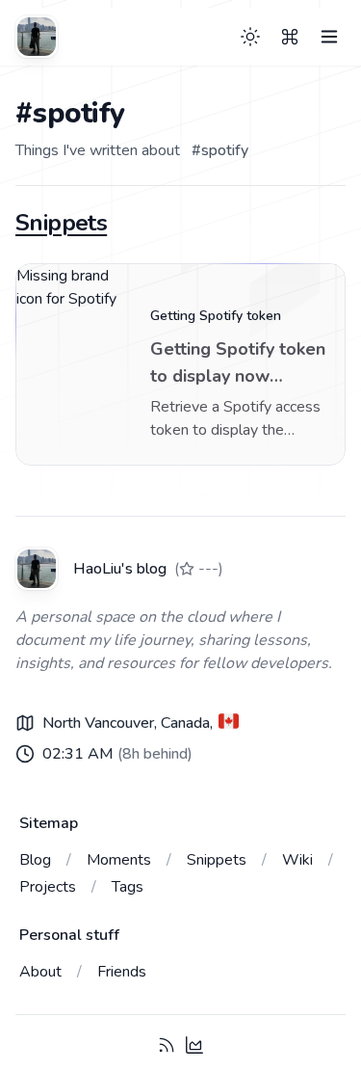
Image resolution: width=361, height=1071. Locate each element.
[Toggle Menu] (329, 36)
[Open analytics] (194, 1045)
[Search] (289, 36)
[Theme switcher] (250, 36)
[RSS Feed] (166, 1045)
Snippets (61, 222)
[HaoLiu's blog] (36, 36)
